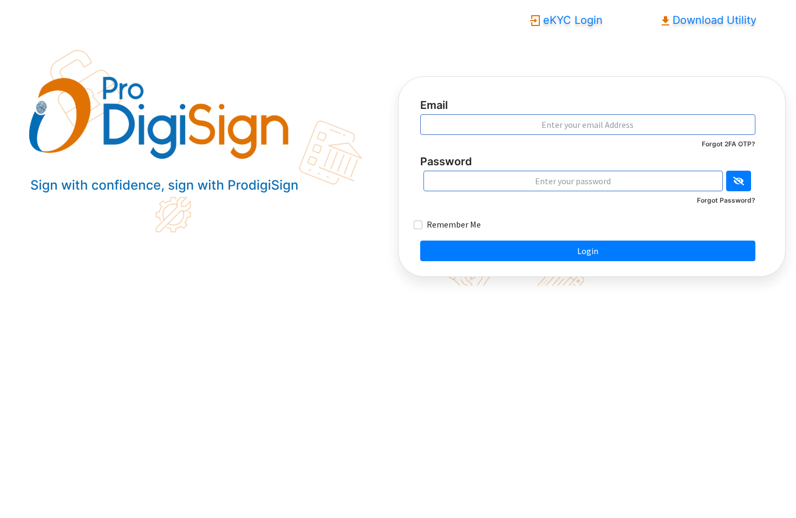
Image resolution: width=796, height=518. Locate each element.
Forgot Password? (726, 200)
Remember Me (454, 224)
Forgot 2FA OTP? (728, 144)
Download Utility (712, 20)
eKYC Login (571, 20)
